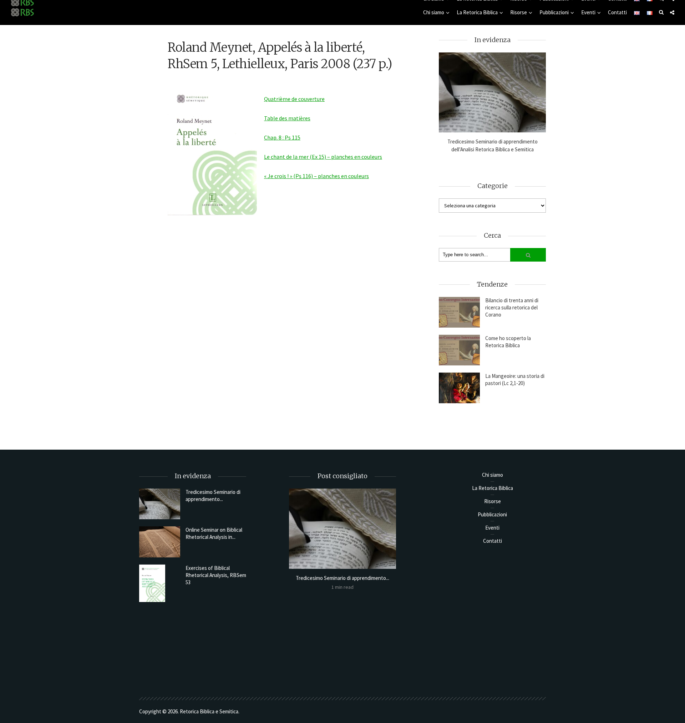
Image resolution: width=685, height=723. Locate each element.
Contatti (617, 12)
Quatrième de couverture (294, 98)
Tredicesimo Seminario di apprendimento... (213, 495)
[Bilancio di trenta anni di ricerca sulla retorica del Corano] (459, 312)
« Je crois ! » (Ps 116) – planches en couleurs (316, 176)
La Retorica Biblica (477, 12)
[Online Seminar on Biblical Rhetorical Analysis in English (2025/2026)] (159, 541)
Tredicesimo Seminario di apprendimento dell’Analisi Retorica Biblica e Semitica (492, 145)
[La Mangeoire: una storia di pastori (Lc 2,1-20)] (459, 388)
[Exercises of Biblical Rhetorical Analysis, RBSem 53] (159, 583)
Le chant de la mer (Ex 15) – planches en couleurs (323, 156)
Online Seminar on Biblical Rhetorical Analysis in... (214, 533)
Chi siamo (433, 12)
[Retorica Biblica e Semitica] (22, 12)
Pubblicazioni (554, 12)
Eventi (588, 12)
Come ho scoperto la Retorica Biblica (508, 342)
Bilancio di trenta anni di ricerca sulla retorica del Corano (511, 307)
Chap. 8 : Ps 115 (282, 137)
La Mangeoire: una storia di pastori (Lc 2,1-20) (514, 379)
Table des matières (287, 118)
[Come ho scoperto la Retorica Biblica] (459, 350)
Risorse (518, 12)
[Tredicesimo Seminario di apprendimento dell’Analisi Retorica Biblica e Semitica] (492, 92)
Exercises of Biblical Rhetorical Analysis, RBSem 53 (216, 575)
